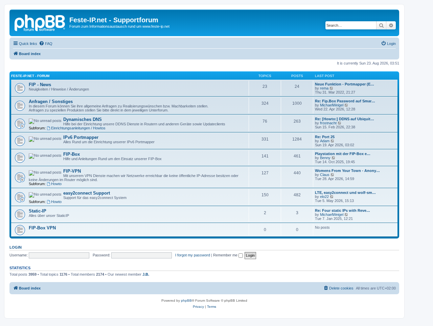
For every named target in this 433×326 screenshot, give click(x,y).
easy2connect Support (86, 193)
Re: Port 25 (325, 137)
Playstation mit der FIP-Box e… (342, 154)
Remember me (225, 255)
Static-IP (37, 211)
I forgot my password (192, 255)
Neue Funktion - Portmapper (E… (344, 84)
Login (15, 247)
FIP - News (40, 84)
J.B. (145, 274)
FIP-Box (71, 154)
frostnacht (328, 123)
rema (324, 88)
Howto (56, 184)
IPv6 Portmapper (80, 137)
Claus (324, 175)
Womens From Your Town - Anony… (347, 171)
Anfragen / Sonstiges (51, 101)
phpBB (186, 300)
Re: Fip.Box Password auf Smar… (345, 101)
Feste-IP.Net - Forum (30, 76)
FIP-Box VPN (42, 227)
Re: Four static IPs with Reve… (342, 210)
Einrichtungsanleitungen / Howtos (78, 128)
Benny (325, 158)
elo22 (324, 197)
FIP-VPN (72, 171)
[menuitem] (45, 44)
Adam (324, 141)
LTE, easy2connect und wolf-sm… (345, 193)
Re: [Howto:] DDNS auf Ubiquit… (344, 119)
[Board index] (40, 22)
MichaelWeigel (331, 105)
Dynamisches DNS (82, 119)
